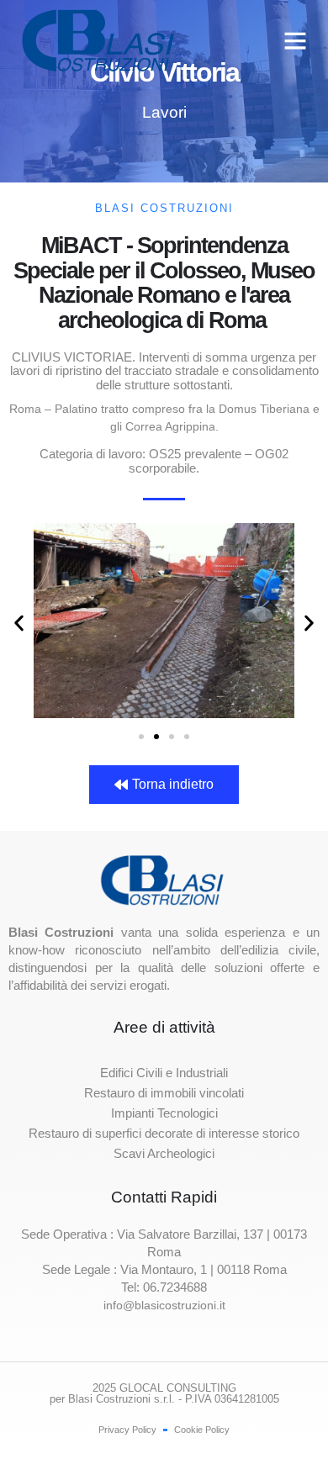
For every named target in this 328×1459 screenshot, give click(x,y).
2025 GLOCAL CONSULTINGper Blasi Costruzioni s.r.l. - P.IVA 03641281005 (164, 1393)
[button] (295, 40)
